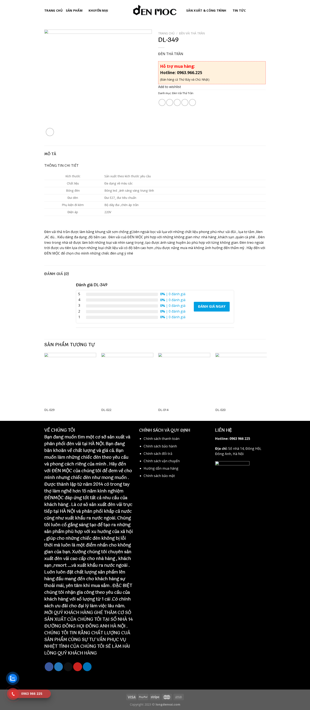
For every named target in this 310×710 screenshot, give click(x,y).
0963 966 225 (239, 438)
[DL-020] (241, 379)
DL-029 (49, 410)
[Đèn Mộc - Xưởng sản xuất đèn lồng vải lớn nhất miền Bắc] (155, 10)
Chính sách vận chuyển (162, 461)
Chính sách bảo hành (160, 446)
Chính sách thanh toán (161, 438)
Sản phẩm (74, 10)
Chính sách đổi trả (158, 453)
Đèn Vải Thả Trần (192, 33)
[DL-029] (70, 379)
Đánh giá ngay (211, 306)
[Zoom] (50, 132)
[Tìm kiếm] (250, 10)
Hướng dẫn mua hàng (161, 468)
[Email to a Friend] (177, 102)
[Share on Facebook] (162, 102)
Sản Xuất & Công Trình (206, 10)
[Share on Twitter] (169, 102)
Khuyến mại (98, 10)
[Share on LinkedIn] (192, 102)
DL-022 (106, 410)
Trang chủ (53, 10)
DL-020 (220, 410)
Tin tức (239, 10)
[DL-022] (127, 379)
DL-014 (163, 410)
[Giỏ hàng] (263, 10)
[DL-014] (184, 379)
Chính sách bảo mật (159, 475)
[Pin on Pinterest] (184, 102)
